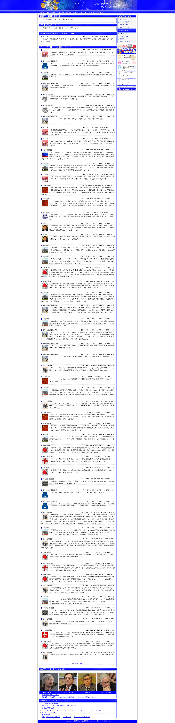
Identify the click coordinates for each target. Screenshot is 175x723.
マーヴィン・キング (125, 41)
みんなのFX (125, 84)
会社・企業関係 (47, 365)
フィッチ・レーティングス (82, 717)
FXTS (123, 77)
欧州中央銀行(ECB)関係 (50, 61)
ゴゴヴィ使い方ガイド (126, 27)
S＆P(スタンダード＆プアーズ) (51, 717)
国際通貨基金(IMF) (48, 212)
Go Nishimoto (106, 721)
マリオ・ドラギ (124, 36)
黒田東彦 (122, 39)
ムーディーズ (67, 717)
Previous (75, 663)
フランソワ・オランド (75, 710)
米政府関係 (46, 72)
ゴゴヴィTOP (46, 706)
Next (80, 663)
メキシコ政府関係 (48, 94)
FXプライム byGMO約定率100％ (128, 66)
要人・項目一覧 (71, 706)
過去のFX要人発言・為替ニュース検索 (71, 12)
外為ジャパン (125, 80)
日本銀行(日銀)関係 (48, 479)
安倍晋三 (44, 697)
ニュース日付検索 (58, 706)
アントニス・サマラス (48, 712)
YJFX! (123, 70)
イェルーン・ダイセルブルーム (86, 697)
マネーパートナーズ (127, 82)
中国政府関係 (47, 185)
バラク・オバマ (46, 710)
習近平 (45, 223)
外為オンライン (126, 75)
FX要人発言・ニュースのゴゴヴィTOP (49, 12)
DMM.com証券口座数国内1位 (126, 56)
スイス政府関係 (47, 630)
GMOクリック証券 (127, 73)
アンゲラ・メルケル (60, 710)
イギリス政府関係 (48, 456)
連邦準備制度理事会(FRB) (50, 83)
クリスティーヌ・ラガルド (66, 697)
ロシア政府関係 (47, 150)
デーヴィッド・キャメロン (93, 710)
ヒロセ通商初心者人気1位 (126, 61)
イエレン (122, 33)
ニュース (45, 36)
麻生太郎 (52, 697)
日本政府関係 (47, 268)
